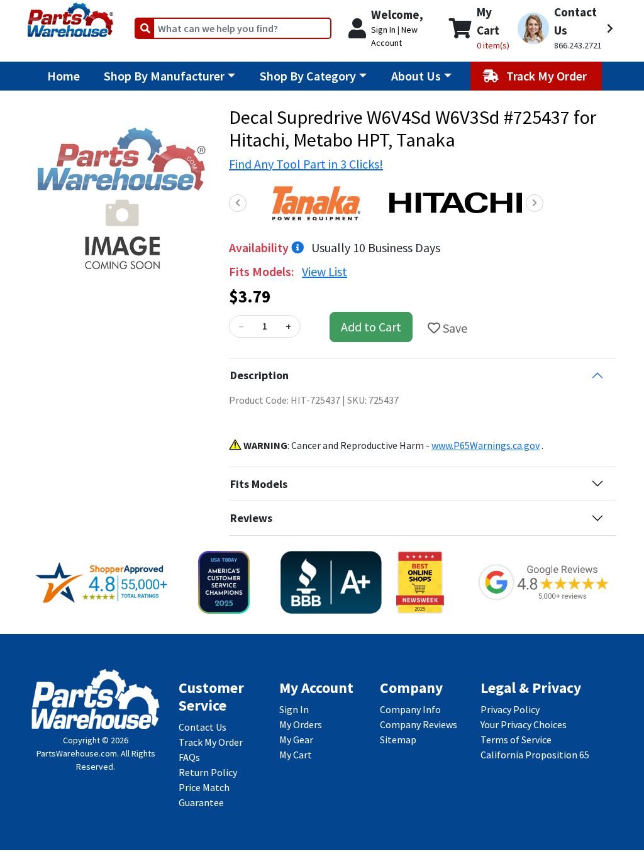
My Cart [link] (295, 754)
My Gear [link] (296, 739)
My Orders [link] (300, 724)
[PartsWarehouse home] (70, 15)
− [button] (240, 326)
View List (324, 271)
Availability (260, 247)
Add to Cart (371, 327)
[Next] (534, 203)
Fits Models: (263, 271)
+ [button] (288, 326)
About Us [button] (416, 76)
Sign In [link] (294, 709)
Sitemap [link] (398, 739)
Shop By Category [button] (308, 76)
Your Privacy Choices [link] (523, 724)
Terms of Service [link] (516, 739)
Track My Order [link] (211, 742)
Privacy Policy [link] (510, 709)
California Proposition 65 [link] (534, 754)
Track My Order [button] (548, 76)
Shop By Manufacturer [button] (164, 76)
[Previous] (238, 203)
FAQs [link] (189, 757)
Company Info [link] (410, 709)
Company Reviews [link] (418, 724)
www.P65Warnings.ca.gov (485, 445)
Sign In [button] (383, 29)
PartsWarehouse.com (76, 753)
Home (63, 76)
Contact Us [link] (202, 727)
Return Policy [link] (208, 772)
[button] (565, 28)
